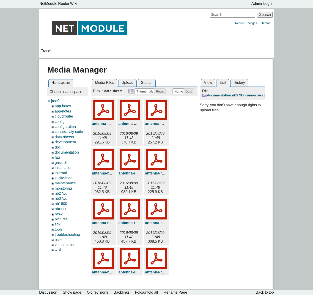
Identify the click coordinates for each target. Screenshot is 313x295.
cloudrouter (64, 116)
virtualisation (65, 245)
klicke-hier (63, 178)
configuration (65, 127)
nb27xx (61, 193)
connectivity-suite (69, 132)
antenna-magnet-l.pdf (110, 124)
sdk (57, 224)
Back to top (265, 292)
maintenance (65, 183)
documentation (67, 152)
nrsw (59, 214)
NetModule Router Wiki (58, 4)
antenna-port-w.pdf (161, 124)
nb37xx (61, 198)
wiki (58, 250)
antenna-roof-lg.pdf (161, 272)
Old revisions (97, 292)
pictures (61, 219)
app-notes (63, 111)
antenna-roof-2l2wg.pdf (138, 223)
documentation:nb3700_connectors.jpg (238, 95)
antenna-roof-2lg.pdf (163, 223)
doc (58, 147)
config (60, 122)
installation (63, 168)
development (65, 142)
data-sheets (64, 137)
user (58, 240)
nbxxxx (60, 209)
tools (59, 229)
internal (61, 173)
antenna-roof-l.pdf (134, 272)
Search (265, 15)
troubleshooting (67, 234)
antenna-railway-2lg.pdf (138, 173)
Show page (72, 292)
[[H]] (89, 28)
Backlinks (121, 292)
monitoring (63, 188)
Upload (127, 82)
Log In (268, 4)
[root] (55, 101)
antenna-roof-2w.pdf (109, 272)
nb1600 (61, 204)
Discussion (48, 292)
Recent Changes (246, 23)
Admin (256, 4)
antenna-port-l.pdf (134, 124)
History (239, 82)
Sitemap (264, 23)
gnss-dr (61, 163)
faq (57, 157)
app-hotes (63, 106)
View (208, 82)
